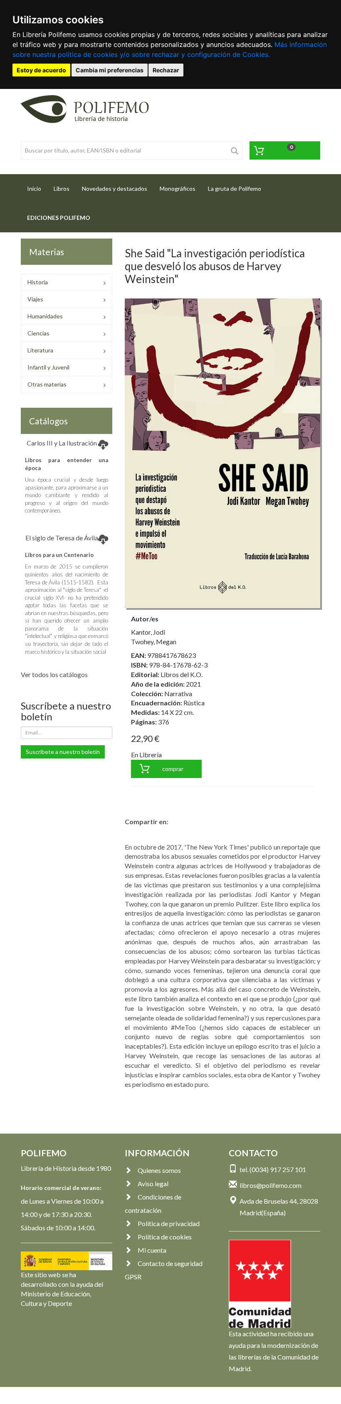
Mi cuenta (152, 1250)
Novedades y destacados (114, 188)
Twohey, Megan (153, 641)
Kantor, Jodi (148, 632)
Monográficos (177, 188)
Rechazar (166, 70)
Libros (61, 188)
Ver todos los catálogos (54, 674)
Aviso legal (153, 1183)
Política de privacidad (169, 1223)
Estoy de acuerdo (41, 70)
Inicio (37, 188)
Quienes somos (159, 1170)
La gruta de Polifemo (234, 188)
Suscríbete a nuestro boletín (63, 751)
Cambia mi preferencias (109, 70)
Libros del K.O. (182, 674)
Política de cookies (165, 1237)
